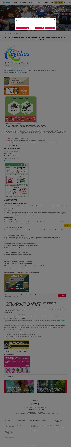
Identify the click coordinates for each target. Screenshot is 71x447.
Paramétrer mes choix (21, 28)
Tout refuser (38, 28)
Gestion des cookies (36, 25)
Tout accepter (49, 28)
